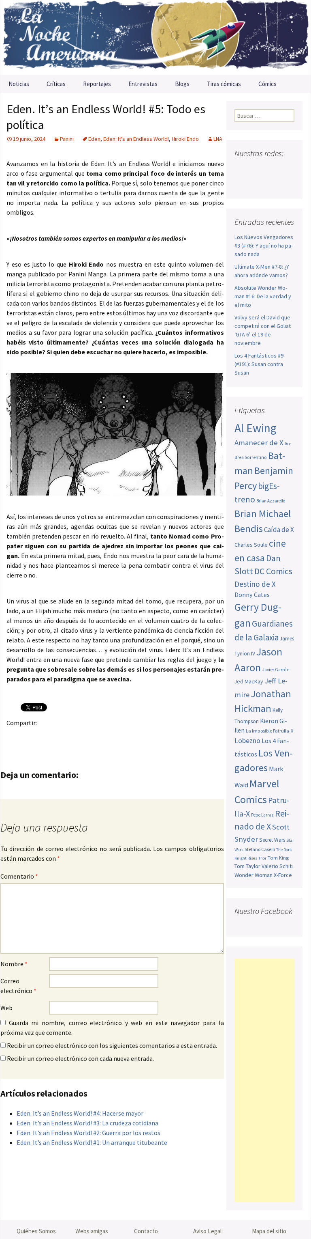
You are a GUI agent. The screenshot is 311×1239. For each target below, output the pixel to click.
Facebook (15, 737)
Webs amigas (91, 1231)
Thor (262, 858)
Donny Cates (252, 594)
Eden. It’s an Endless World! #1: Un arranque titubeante (92, 1142)
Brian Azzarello (270, 501)
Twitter (31, 737)
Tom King (278, 858)
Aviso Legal (207, 1231)
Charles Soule (251, 544)
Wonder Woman (253, 875)
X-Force (283, 875)
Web (6, 1008)
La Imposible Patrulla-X (269, 731)
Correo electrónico (18, 986)
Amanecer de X (258, 442)
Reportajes (97, 84)
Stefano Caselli (260, 849)
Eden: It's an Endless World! (136, 138)
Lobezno (247, 740)
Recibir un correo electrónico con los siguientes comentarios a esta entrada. (112, 1045)
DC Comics (273, 571)
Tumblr (78, 737)
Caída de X (279, 529)
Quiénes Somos (36, 1231)
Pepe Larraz (262, 815)
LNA (217, 138)
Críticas (56, 84)
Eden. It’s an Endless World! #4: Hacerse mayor (80, 1113)
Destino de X (255, 584)
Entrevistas (143, 84)
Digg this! (157, 737)
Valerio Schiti (277, 866)
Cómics (267, 84)
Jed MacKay (248, 681)
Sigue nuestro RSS (273, 184)
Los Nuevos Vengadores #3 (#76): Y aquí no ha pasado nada (263, 245)
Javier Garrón (276, 669)
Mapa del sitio (269, 1231)
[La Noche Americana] (155, 37)
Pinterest (62, 737)
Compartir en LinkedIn (110, 737)
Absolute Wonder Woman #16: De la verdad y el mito (262, 296)
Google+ (47, 737)
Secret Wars (272, 839)
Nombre (14, 964)
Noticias (19, 84)
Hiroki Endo (185, 138)
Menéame (94, 737)
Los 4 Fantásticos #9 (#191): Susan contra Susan (258, 364)
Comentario (19, 876)
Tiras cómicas (224, 84)
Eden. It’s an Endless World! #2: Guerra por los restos (88, 1133)
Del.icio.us (173, 737)
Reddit (126, 737)
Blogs (182, 84)
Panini (67, 138)
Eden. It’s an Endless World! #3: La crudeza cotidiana (87, 1123)
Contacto (146, 1231)
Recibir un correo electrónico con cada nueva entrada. (80, 1058)
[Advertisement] (264, 1080)
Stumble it (141, 737)
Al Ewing (255, 427)
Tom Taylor (247, 866)
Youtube (272, 169)
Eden (94, 138)
